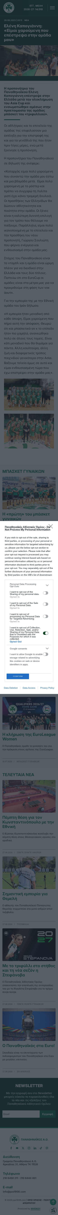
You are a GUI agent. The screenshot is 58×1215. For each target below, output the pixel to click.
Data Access (29, 688)
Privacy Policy (47, 688)
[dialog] (29, 607)
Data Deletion (11, 688)
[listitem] (29, 585)
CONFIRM (18, 676)
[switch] (45, 593)
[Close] (52, 527)
